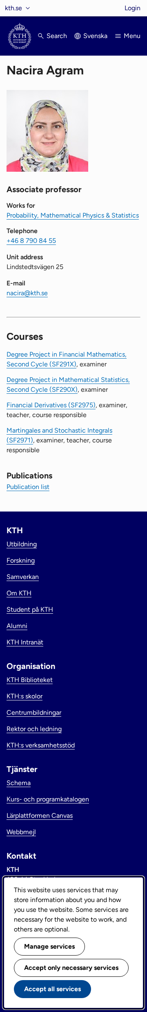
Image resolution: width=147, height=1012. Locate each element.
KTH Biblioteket (30, 680)
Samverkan (23, 577)
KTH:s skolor (24, 696)
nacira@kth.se (27, 293)
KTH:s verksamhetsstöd (41, 745)
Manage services (49, 946)
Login (132, 8)
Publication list (28, 487)
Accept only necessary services (71, 968)
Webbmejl (21, 832)
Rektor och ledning (34, 729)
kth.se (13, 8)
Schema (19, 783)
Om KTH (19, 593)
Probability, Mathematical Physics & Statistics (73, 215)
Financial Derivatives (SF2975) (51, 405)
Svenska (95, 36)
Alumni (17, 626)
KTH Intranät (25, 642)
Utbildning (22, 544)
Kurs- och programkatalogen (48, 799)
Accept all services (52, 989)
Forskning (21, 560)
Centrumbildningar (34, 712)
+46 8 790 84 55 (31, 241)
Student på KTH (30, 609)
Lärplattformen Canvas (40, 815)
